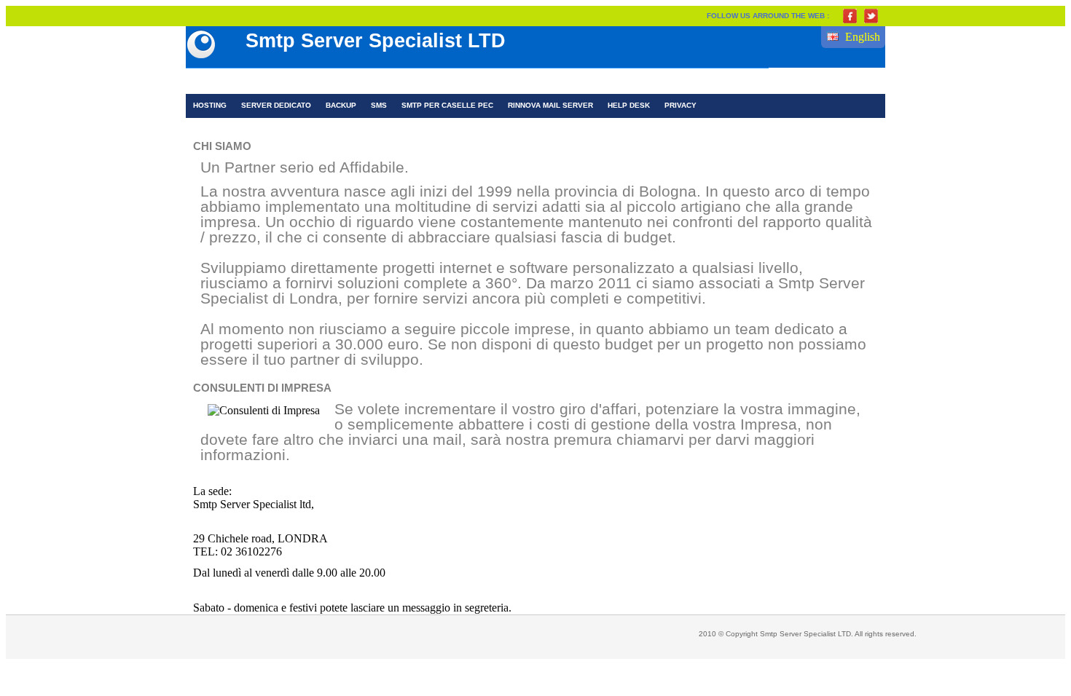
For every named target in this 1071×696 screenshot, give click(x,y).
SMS (379, 105)
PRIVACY (680, 105)
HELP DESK (629, 105)
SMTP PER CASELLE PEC (447, 105)
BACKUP (341, 105)
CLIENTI (542, 81)
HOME (212, 81)
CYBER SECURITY (373, 81)
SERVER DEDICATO (276, 105)
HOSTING (210, 105)
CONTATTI (610, 81)
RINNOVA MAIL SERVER (550, 105)
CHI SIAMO (278, 81)
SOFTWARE (469, 81)
